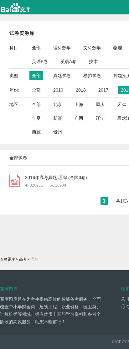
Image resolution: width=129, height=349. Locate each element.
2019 (58, 90)
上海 (79, 104)
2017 (103, 90)
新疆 (57, 118)
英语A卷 (68, 61)
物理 (117, 47)
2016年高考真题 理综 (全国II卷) (56, 177)
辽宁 (100, 118)
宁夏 (36, 118)
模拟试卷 (92, 75)
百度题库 (7, 259)
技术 (93, 61)
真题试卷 (62, 75)
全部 (36, 47)
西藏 (36, 132)
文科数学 (92, 47)
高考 (23, 259)
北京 (57, 104)
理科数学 (62, 47)
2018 (81, 90)
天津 (121, 104)
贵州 (57, 132)
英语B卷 (40, 61)
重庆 (100, 104)
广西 (79, 118)
